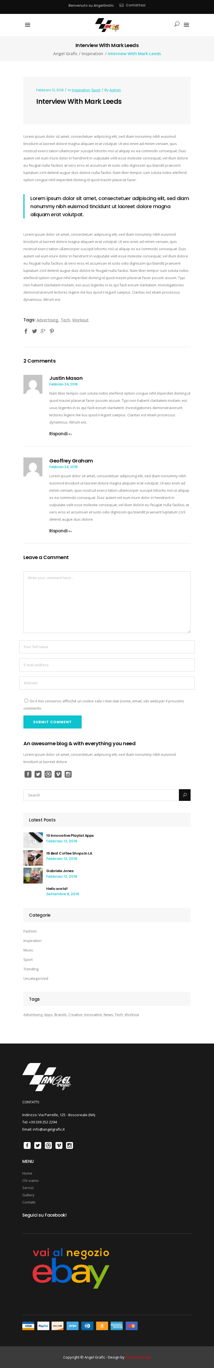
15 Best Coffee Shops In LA (69, 853)
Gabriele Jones (59, 871)
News (108, 1014)
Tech (65, 320)
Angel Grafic (65, 53)
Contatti (28, 1202)
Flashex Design (138, 1357)
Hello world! (56, 888)
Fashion (30, 931)
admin (115, 90)
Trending (30, 968)
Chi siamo (30, 1180)
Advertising (47, 320)
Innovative (93, 1014)
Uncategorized (35, 978)
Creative (75, 1014)
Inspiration (92, 53)
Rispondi (58, 434)
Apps (48, 1014)
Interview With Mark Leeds (79, 101)
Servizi (28, 1187)
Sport (95, 90)
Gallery (28, 1194)
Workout (80, 320)
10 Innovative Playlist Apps (70, 835)
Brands (60, 1014)
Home (27, 1173)
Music (28, 950)
